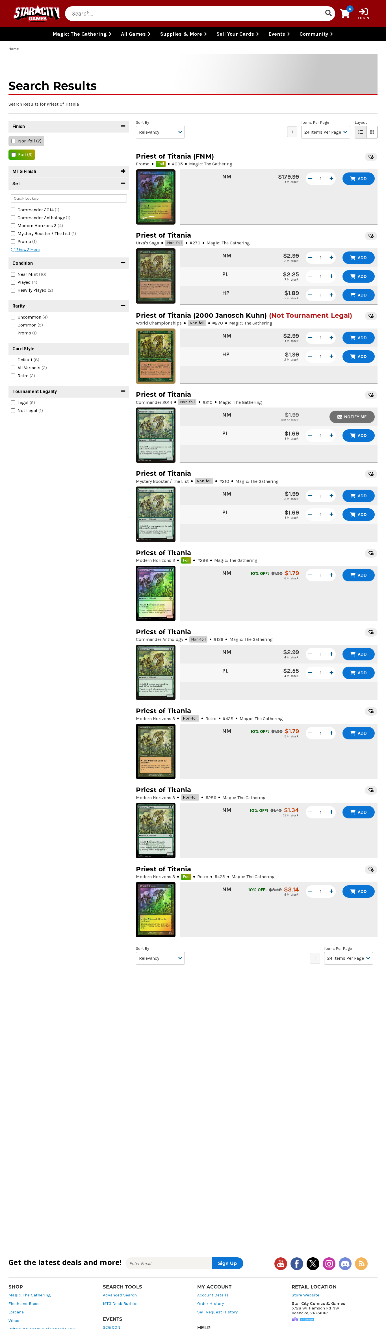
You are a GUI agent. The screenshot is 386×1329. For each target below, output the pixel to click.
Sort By (142, 123)
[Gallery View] (372, 132)
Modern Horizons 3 (155, 560)
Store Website (305, 1295)
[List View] (361, 132)
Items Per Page (315, 123)
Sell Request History (217, 1312)
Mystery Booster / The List (162, 481)
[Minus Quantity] (310, 178)
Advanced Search (120, 1295)
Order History (210, 1303)
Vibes (13, 1320)
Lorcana (16, 1312)
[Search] (328, 13)
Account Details (213, 1295)
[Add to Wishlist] (371, 157)
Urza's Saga (147, 243)
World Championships (159, 323)
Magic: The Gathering (29, 1295)
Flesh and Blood (24, 1303)
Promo (142, 164)
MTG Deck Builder (120, 1303)
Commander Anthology (159, 639)
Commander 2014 (154, 402)
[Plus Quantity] (331, 178)
